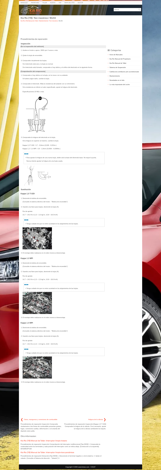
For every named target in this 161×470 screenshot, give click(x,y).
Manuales (24, 3)
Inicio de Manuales (116, 54)
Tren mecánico (53, 21)
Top (60, 3)
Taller (44, 3)
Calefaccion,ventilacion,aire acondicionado (124, 72)
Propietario (35, 3)
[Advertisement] (63, 29)
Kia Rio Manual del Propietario (120, 59)
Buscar (80, 3)
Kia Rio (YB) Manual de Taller (29, 21)
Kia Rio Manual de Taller (118, 63)
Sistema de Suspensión (118, 67)
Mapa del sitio (69, 3)
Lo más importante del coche (120, 84)
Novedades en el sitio (117, 80)
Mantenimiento (43, 21)
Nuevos (52, 3)
